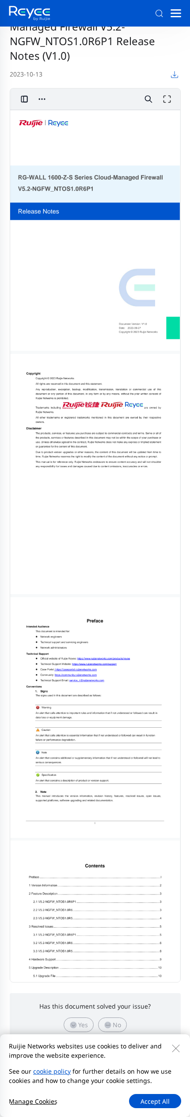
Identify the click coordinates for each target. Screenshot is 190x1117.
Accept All (155, 1101)
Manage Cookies (33, 1101)
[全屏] (167, 99)
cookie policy (52, 1071)
